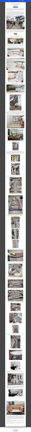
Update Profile (14, 428)
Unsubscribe (12, 428)
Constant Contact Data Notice (18, 428)
